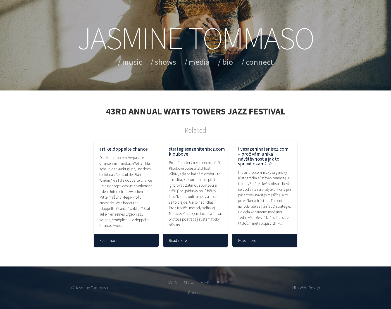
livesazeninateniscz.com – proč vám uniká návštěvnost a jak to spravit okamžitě (263, 156)
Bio (227, 62)
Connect (259, 62)
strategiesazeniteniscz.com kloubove (195, 151)
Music (132, 62)
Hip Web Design (306, 287)
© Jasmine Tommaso (89, 287)
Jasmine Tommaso (195, 38)
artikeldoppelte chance (123, 149)
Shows (165, 62)
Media (199, 62)
